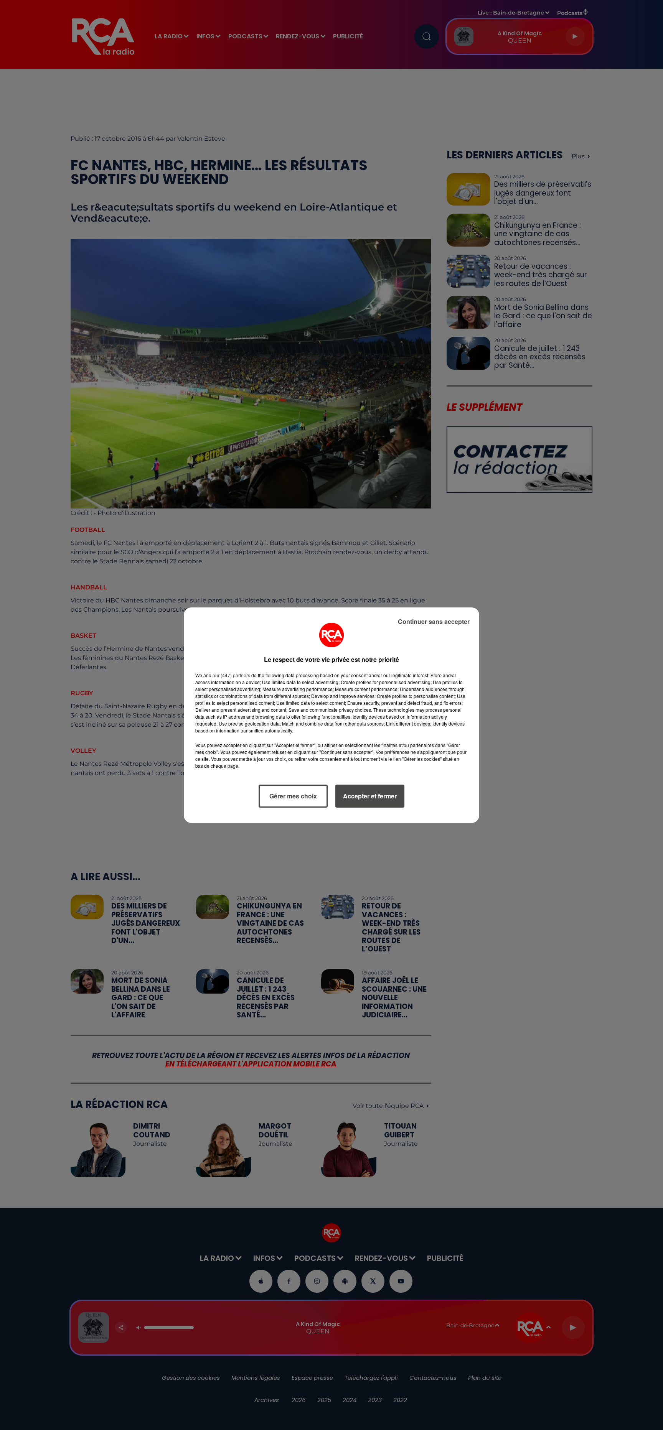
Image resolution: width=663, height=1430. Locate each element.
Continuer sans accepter (434, 621)
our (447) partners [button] (231, 675)
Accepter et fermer (370, 796)
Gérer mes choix (293, 796)
